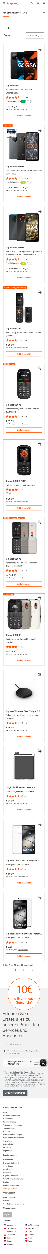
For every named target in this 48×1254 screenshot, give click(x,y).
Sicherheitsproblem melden (13, 1138)
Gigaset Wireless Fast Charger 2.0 (23, 711)
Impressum (7, 1151)
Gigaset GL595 (13, 558)
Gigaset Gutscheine (10, 1176)
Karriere (6, 1201)
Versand (25, 109)
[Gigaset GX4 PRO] (24, 227)
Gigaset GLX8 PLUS (16, 481)
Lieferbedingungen (10, 1122)
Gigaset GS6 (12, 85)
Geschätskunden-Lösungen (13, 1204)
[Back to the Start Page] (12, 3)
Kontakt (6, 1182)
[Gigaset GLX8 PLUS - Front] (24, 460)
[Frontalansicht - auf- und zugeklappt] (24, 308)
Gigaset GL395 (13, 635)
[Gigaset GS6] (24, 65)
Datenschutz (8, 1119)
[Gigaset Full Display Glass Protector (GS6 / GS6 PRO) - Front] (24, 913)
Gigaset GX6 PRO (15, 166)
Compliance (7, 1141)
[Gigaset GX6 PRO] (24, 146)
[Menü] (4, 3)
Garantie (6, 1131)
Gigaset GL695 (13, 404)
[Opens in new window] (23, 101)
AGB (5, 1112)
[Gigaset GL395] (24, 614)
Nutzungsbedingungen (11, 1115)
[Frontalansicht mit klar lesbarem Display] (24, 384)
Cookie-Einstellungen (11, 1185)
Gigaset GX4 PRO (15, 247)
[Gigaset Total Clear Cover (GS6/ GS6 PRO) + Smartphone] (24, 840)
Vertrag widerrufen (10, 1189)
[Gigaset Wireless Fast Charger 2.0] (24, 690)
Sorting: (7, 35)
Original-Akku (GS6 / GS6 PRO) (21, 787)
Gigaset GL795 (13, 328)
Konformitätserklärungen (12, 1135)
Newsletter (7, 1172)
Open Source (8, 1166)
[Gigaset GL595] (24, 538)
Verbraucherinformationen (13, 1125)
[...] (44, 4)
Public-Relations (9, 1197)
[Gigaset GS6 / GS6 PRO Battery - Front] (24, 766)
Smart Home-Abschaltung (13, 1179)
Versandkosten (23, 876)
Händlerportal (8, 1169)
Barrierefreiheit (9, 1144)
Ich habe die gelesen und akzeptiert (23, 1052)
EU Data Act (7, 1147)
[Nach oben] (44, 1244)
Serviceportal (8, 1160)
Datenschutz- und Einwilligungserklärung (27, 1051)
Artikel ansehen (24, 116)
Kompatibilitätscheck (11, 1163)
